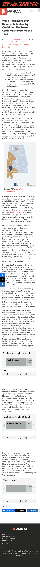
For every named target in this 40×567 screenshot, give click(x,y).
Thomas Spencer (12, 39)
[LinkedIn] (2, 284)
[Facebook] (2, 275)
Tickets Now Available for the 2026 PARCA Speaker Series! (20, 4)
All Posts (5, 543)
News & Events (8, 539)
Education (11, 42)
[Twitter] (2, 279)
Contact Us (7, 534)
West (6, 226)
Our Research (8, 536)
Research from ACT (18, 212)
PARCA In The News (8, 541)
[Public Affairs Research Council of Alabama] (20, 12)
